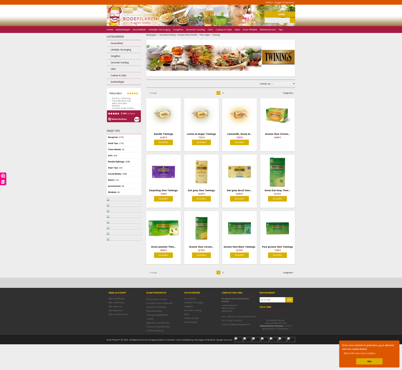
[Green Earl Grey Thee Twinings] (277, 172)
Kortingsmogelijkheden (157, 314)
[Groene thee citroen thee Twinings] (201, 228)
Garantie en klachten (156, 307)
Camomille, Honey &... (239, 134)
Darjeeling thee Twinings (163, 190)
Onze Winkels (250, 29)
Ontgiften (178, 29)
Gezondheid (139, 29)
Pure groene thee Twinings (277, 247)
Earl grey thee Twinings (201, 190)
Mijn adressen (115, 306)
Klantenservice (268, 29)
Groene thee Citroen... (277, 134)
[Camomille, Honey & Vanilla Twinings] (239, 115)
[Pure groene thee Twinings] (277, 228)
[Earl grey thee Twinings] (201, 172)
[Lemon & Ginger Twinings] (201, 115)
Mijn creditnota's (116, 302)
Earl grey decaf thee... (239, 190)
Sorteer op (265, 83)
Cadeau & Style (224, 29)
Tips (280, 29)
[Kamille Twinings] (163, 115)
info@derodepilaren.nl (239, 324)
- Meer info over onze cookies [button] (359, 353)
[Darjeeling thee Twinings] (163, 172)
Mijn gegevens (115, 310)
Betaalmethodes (154, 311)
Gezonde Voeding (195, 29)
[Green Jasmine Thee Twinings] (163, 228)
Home (109, 29)
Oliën (210, 29)
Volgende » (288, 93)
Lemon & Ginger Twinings (201, 134)
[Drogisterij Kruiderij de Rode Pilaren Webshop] (132, 24)
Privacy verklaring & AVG (158, 326)
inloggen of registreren (284, 2)
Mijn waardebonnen (118, 314)
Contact (150, 318)
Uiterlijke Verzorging (159, 29)
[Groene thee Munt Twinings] (239, 228)
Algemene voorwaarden (157, 322)
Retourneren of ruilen (156, 299)
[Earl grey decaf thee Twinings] (239, 172)
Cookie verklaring (154, 330)
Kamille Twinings (163, 134)
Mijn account (117, 292)
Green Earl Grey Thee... (277, 190)
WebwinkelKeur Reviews (271, 325)
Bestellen (163, 142)
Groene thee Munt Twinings (239, 247)
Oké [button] (369, 361)
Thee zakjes (205, 35)
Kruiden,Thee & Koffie (187, 35)
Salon (237, 29)
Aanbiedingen (123, 29)
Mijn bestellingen (117, 298)
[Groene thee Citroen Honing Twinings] (277, 115)
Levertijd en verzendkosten (159, 303)
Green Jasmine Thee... (163, 247)
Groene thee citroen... (201, 247)
